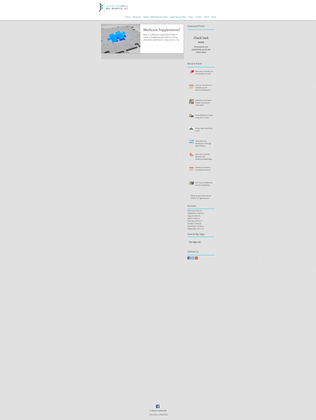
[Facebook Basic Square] (189, 258)
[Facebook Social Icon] (157, 406)
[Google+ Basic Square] (196, 258)
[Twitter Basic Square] (192, 258)
